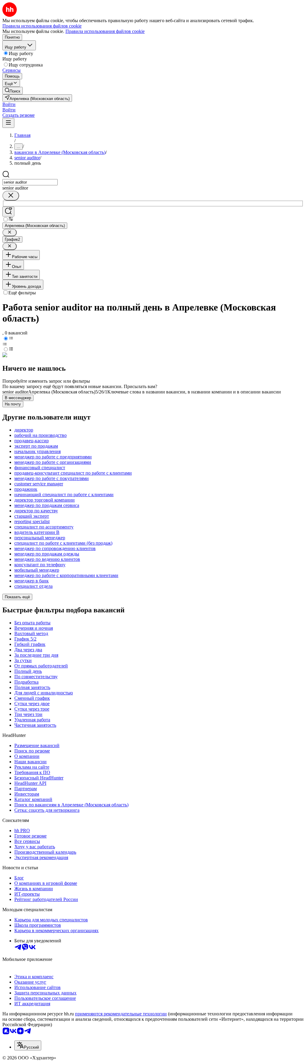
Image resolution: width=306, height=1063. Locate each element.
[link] (12, 90)
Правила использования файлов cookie (105, 31)
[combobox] (30, 182)
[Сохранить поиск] (8, 211)
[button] (9, 104)
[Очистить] (10, 196)
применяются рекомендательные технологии (121, 1013)
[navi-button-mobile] (8, 123)
